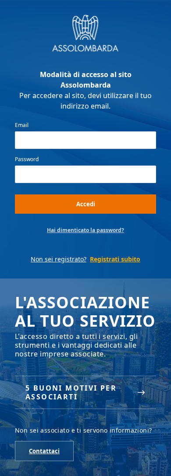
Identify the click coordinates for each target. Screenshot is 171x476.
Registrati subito (115, 259)
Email (21, 125)
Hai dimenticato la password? (85, 230)
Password (27, 159)
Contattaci (44, 451)
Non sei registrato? (58, 259)
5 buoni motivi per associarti (71, 392)
